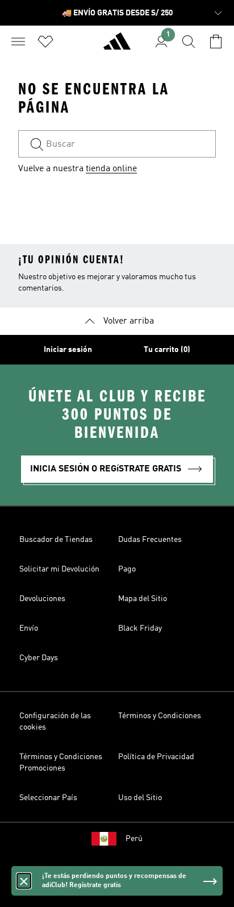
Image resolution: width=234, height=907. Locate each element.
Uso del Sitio (140, 798)
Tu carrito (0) (167, 350)
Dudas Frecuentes (150, 540)
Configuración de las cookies (55, 721)
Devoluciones (42, 599)
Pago (127, 569)
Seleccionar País (48, 798)
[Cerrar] (24, 880)
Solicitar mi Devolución (59, 569)
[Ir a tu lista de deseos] (45, 41)
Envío (28, 628)
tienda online (111, 168)
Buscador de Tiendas (56, 540)
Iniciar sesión (68, 350)
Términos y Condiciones (159, 716)
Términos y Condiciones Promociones (60, 762)
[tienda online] (117, 46)
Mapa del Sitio (142, 599)
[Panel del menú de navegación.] (18, 41)
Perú (134, 839)
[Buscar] (188, 41)
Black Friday (140, 628)
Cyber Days (38, 658)
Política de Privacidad (156, 757)
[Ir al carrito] (215, 41)
